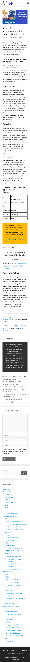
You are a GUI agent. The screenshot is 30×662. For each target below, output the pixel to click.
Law (6, 617)
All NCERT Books (13, 582)
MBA (6, 638)
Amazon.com (10, 239)
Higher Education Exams (11, 606)
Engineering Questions (13, 614)
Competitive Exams (9, 516)
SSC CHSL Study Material (14, 551)
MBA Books (10, 641)
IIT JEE (7, 495)
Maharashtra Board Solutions (15, 598)
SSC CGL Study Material (14, 548)
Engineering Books (12, 612)
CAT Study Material (12, 513)
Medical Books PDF (12, 625)
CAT (6, 511)
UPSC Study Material (13, 521)
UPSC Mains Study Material (13, 376)
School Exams (7, 572)
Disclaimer (20, 653)
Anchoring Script (10, 603)
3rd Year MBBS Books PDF (14, 633)
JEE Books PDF (11, 497)
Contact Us (24, 650)
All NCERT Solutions (14, 585)
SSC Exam (8, 532)
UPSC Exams (9, 519)
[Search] (24, 473)
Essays (7, 601)
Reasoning (9, 543)
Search (5, 470)
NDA (6, 505)
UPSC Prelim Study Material (17, 524)
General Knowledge (12, 538)
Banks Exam (9, 554)
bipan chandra (9, 382)
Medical (7, 622)
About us (5, 650)
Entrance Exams (8, 492)
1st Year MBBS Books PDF (14, 628)
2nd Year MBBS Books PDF (15, 630)
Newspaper (7, 489)
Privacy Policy (11, 653)
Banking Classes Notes (15, 569)
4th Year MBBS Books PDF (14, 636)
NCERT (7, 577)
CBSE (6, 574)
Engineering (8, 609)
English (8, 535)
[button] (27, 3)
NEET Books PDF (11, 503)
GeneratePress (15, 659)
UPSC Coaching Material (15, 530)
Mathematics (10, 546)
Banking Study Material (13, 556)
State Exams (9, 590)
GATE (6, 508)
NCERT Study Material (13, 580)
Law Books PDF (11, 620)
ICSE (6, 588)
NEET (6, 500)
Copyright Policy (14, 650)
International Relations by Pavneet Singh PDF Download (14, 266)
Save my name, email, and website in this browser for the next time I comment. (15, 451)
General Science (11, 540)
